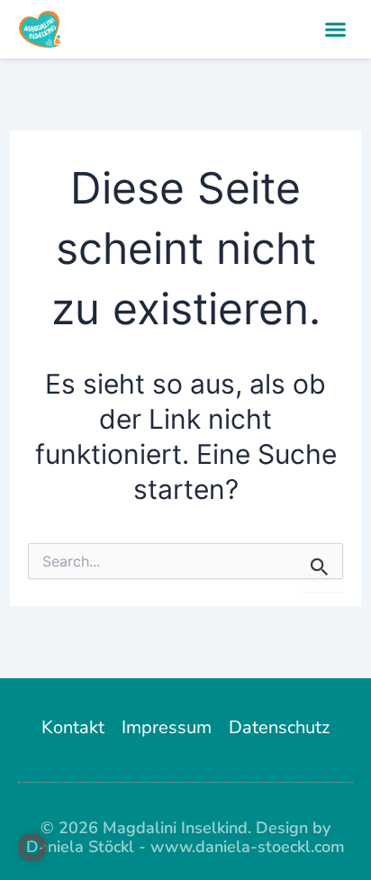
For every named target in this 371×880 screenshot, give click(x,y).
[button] (336, 30)
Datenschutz (279, 727)
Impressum (167, 727)
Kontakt (72, 727)
